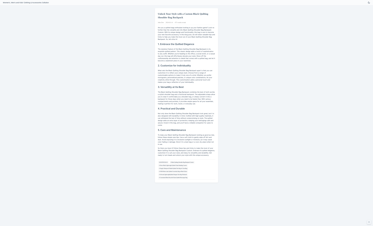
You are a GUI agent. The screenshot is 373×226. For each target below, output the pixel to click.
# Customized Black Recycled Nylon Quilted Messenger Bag (173, 177)
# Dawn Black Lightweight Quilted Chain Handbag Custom (173, 165)
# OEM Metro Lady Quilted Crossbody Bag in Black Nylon (173, 171)
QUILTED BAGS (163, 162)
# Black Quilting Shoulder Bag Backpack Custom (182, 162)
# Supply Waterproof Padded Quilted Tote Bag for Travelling (173, 168)
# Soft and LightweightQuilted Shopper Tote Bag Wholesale (173, 174)
